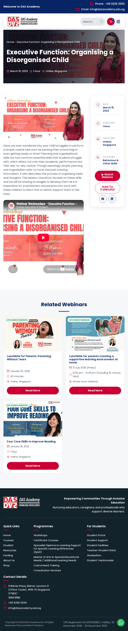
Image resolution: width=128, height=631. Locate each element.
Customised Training (46, 565)
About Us (9, 560)
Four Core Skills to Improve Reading (31, 441)
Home (10, 42)
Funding (8, 555)
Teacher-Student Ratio (101, 550)
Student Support (97, 540)
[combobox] (89, 22)
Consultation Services (47, 570)
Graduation (94, 555)
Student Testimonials (100, 560)
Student (8, 545)
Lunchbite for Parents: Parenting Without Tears (29, 357)
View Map (14, 597)
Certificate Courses (46, 540)
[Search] (101, 22)
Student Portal (96, 535)
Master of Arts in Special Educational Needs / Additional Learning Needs (56, 558)
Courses (8, 540)
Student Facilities (97, 545)
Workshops (40, 535)
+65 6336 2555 (115, 4)
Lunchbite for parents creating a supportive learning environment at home (93, 359)
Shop (6, 565)
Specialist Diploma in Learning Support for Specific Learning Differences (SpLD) (57, 549)
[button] (103, 199)
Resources (9, 550)
